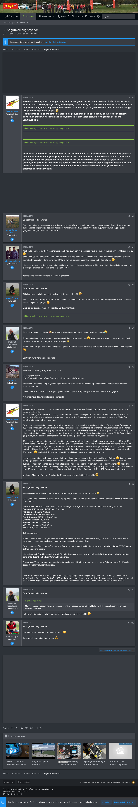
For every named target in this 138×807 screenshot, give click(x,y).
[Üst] (130, 782)
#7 (133, 406)
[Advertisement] (69, 72)
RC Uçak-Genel (49, 744)
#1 (133, 98)
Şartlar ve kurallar (98, 782)
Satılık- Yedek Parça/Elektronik (69, 744)
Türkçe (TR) (24, 782)
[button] (53, 16)
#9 (133, 590)
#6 (133, 367)
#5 (133, 328)
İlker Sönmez (10, 34)
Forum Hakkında (125, 744)
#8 (133, 484)
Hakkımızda (85, 782)
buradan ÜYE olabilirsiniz (55, 42)
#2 (133, 216)
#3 (133, 247)
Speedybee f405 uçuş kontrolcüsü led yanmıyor (94, 764)
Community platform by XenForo (28, 789)
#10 (132, 623)
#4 (133, 285)
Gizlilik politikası (113, 782)
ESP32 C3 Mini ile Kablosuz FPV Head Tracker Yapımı (16, 764)
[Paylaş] (129, 97)
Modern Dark (9, 782)
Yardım (125, 782)
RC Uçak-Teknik (100, 744)
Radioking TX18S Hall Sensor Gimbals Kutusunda (68, 764)
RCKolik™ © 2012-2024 (12, 794)
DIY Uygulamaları (22, 744)
